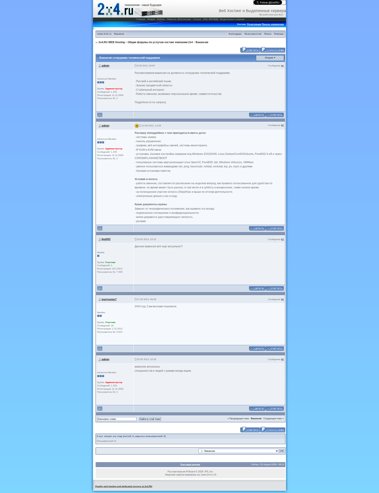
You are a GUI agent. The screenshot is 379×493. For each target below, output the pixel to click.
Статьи (197, 19)
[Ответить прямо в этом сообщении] (274, 114)
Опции (269, 57)
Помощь (279, 34)
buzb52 (106, 239)
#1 (282, 65)
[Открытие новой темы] (272, 49)
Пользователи (253, 34)
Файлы (161, 19)
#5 (282, 359)
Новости (171, 19)
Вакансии (202, 42)
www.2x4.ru (104, 34)
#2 (282, 125)
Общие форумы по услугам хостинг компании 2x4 (160, 42)
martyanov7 (109, 299)
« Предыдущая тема (238, 418)
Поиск (268, 34)
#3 (282, 239)
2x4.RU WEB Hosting (111, 42)
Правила (119, 34)
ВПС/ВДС (214, 19)
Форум (151, 19)
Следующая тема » (273, 418)
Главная (140, 19)
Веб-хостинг (184, 19)
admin (105, 65)
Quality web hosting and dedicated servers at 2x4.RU (123, 486)
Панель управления (273, 24)
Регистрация (254, 24)
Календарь (235, 34)
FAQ (205, 19)
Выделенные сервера (232, 19)
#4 (282, 299)
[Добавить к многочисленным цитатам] (257, 114)
